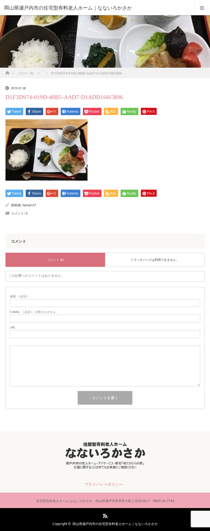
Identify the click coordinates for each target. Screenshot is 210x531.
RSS (104, 515)
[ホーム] (7, 71)
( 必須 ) (19, 296)
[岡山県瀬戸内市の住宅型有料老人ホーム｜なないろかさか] (96, 7)
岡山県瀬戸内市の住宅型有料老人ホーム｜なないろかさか (115, 523)
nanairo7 (29, 205)
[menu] (202, 7)
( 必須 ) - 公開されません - (34, 311)
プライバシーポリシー (103, 484)
